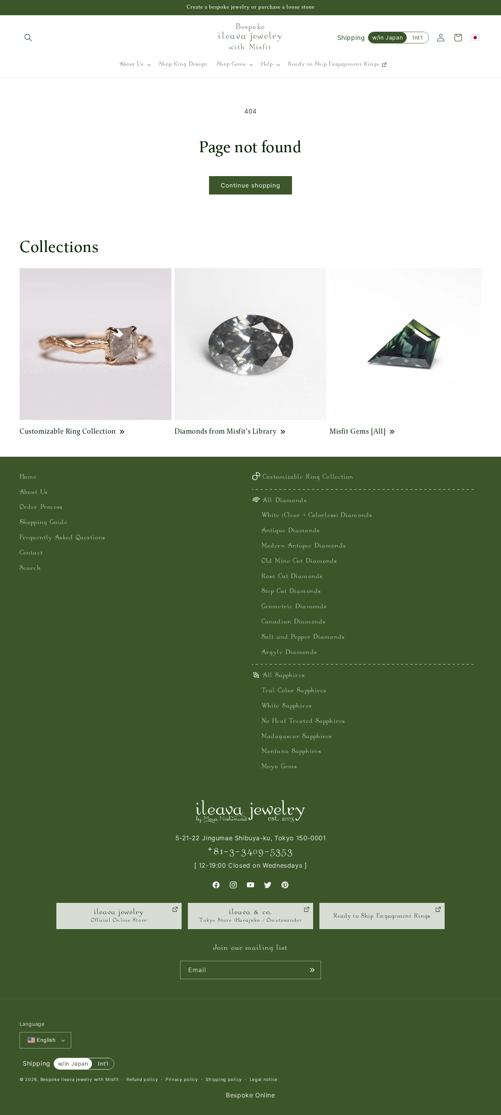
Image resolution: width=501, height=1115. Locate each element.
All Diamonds (284, 500)
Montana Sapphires (291, 751)
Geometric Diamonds (294, 607)
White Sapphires (286, 706)
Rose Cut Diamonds (292, 576)
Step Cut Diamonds (291, 591)
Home (28, 477)
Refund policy (142, 1079)
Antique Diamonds (290, 531)
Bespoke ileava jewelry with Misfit (79, 1079)
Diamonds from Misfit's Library (226, 431)
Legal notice (264, 1079)
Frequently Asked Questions (62, 538)
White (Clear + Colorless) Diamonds (316, 515)
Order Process (41, 507)
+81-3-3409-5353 (250, 851)
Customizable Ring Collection (68, 431)
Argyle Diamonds (289, 652)
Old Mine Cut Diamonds (299, 561)
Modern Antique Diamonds (303, 546)
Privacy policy (182, 1079)
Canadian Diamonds (293, 622)
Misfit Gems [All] (358, 431)
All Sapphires (284, 675)
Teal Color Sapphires (293, 691)
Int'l (418, 37)
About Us (34, 492)
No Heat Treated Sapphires (303, 721)
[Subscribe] (312, 970)
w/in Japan (387, 37)
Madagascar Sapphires (296, 736)
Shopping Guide (44, 522)
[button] (28, 37)
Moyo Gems (279, 767)
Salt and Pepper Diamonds (303, 637)
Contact (31, 553)
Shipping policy (223, 1079)
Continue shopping (250, 185)
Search (30, 568)
